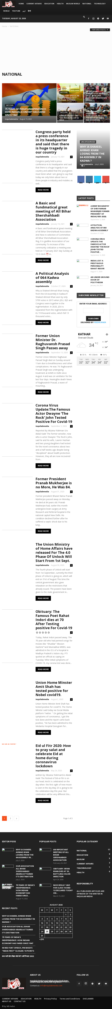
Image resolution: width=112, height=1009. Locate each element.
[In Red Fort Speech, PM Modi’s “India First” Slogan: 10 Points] (70, 93)
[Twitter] (103, 18)
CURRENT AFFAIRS (34, 3)
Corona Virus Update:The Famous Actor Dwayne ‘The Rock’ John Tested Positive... (100, 245)
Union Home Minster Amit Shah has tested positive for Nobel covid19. (54, 688)
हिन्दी (29, 11)
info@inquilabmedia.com (51, 985)
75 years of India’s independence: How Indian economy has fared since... (25, 890)
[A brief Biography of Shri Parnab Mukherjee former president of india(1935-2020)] (82, 209)
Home (4, 26)
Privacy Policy (50, 998)
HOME (21, 3)
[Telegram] (98, 18)
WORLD (6, 11)
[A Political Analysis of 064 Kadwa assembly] (82, 228)
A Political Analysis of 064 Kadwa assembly (52, 277)
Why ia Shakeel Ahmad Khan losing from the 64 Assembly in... (24, 853)
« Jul (41, 939)
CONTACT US (19, 1001)
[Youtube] (108, 18)
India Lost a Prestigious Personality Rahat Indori (97, 264)
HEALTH (60, 3)
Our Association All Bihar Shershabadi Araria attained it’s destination (25, 871)
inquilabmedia (11, 119)
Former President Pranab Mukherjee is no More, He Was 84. (54, 482)
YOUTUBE (16, 11)
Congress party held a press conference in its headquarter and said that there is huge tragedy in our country (53, 142)
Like (81, 177)
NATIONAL (86, 3)
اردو (24, 11)
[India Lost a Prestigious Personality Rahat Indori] (82, 263)
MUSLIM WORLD (73, 3)
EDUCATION (49, 3)
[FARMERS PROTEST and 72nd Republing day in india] (70, 111)
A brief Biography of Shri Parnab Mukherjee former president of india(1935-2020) (100, 211)
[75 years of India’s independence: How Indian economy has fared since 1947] (29, 99)
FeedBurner (100, 322)
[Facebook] (88, 18)
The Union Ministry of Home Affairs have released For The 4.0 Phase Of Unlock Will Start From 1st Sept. (54, 552)
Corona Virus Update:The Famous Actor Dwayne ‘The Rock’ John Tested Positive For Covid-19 (54, 413)
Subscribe (106, 177)
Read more (43, 189)
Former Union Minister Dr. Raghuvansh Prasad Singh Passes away (53, 341)
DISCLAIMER (88, 998)
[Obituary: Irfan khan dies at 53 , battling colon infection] (45, 871)
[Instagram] (93, 18)
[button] (84, 17)
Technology (99, 3)
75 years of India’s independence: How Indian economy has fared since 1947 (17, 940)
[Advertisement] (56, 49)
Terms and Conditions (70, 998)
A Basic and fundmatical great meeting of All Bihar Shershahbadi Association (53, 211)
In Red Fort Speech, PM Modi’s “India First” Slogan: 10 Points (18, 949)
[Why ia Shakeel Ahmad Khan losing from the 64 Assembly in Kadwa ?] (8, 852)
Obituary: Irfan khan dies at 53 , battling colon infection (61, 872)
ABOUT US (6, 1001)
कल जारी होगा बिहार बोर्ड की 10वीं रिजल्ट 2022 (18, 956)
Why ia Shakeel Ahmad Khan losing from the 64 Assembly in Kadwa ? (92, 153)
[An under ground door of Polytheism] (82, 280)
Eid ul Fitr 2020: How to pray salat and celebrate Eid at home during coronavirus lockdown (53, 755)
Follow (89, 177)
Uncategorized (88, 142)
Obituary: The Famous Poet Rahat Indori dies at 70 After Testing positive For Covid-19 (54, 619)
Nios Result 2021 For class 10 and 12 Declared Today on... (63, 889)
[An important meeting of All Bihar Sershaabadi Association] (45, 852)
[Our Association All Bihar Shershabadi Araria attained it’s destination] (8, 869)
